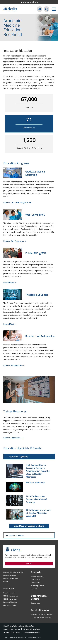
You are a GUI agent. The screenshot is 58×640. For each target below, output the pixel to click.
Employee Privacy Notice (32, 632)
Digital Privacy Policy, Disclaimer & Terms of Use (19, 626)
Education (8, 588)
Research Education (10, 602)
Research (36, 572)
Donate (29, 563)
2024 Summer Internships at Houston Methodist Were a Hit (38, 512)
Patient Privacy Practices (12, 629)
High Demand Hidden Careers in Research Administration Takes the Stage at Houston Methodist (38, 470)
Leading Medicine (45, 617)
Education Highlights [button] (18, 456)
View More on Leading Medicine (29, 525)
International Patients (10, 578)
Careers (6, 581)
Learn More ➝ (9, 282)
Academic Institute (29, 2)
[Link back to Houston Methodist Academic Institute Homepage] (39, 9)
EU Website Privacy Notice (31, 629)
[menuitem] (29, 2)
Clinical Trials (35, 582)
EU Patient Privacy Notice (12, 632)
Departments (35, 603)
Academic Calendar (45, 614)
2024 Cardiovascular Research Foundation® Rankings (36, 499)
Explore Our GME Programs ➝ (17, 202)
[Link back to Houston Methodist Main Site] (10, 9)
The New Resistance (35, 482)
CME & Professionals (10, 596)
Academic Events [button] (16, 535)
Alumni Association (9, 605)
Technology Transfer (37, 585)
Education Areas (8, 592)
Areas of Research (37, 576)
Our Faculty (35, 617)
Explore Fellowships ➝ (13, 365)
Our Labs (34, 588)
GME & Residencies (10, 599)
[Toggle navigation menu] (54, 9)
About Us (34, 614)
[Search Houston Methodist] (46, 9)
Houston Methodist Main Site (13, 572)
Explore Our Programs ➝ (14, 241)
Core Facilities (36, 579)
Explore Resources (12, 437)
